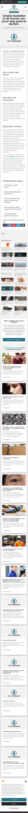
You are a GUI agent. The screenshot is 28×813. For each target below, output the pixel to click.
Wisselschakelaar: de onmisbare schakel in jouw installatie (7, 303)
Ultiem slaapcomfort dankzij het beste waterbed (6, 313)
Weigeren (14, 803)
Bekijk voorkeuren (14, 808)
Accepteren (14, 799)
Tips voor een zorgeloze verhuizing (10, 458)
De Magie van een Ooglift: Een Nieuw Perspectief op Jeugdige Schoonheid (13, 489)
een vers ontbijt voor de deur (13, 156)
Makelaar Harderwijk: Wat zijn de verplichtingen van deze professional (13, 672)
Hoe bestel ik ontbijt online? (14, 186)
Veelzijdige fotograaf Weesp (12, 731)
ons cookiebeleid (13, 795)
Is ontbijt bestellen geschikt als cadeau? (14, 215)
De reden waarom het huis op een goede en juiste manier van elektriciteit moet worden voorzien (14, 581)
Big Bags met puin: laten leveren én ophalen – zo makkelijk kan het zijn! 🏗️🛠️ (14, 428)
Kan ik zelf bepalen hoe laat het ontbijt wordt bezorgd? (14, 200)
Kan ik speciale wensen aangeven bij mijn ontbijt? (14, 208)
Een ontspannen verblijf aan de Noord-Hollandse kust (20, 269)
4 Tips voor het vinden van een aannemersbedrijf (13, 549)
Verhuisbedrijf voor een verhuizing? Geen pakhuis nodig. (13, 762)
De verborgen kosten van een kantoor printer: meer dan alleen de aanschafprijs (21, 259)
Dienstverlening (14, 12)
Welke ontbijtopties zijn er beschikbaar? (14, 193)
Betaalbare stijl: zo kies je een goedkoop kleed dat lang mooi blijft (6, 293)
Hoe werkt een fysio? (9, 640)
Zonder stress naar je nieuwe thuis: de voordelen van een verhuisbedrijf (12, 368)
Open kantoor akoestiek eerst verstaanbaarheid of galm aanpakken (20, 274)
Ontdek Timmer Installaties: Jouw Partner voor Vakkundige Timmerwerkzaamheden (14, 520)
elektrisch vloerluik (9, 701)
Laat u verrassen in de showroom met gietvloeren (19, 313)
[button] (26, 781)
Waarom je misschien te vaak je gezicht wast (13, 397)
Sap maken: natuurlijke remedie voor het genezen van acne (13, 610)
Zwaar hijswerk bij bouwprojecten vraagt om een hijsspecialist (7, 249)
